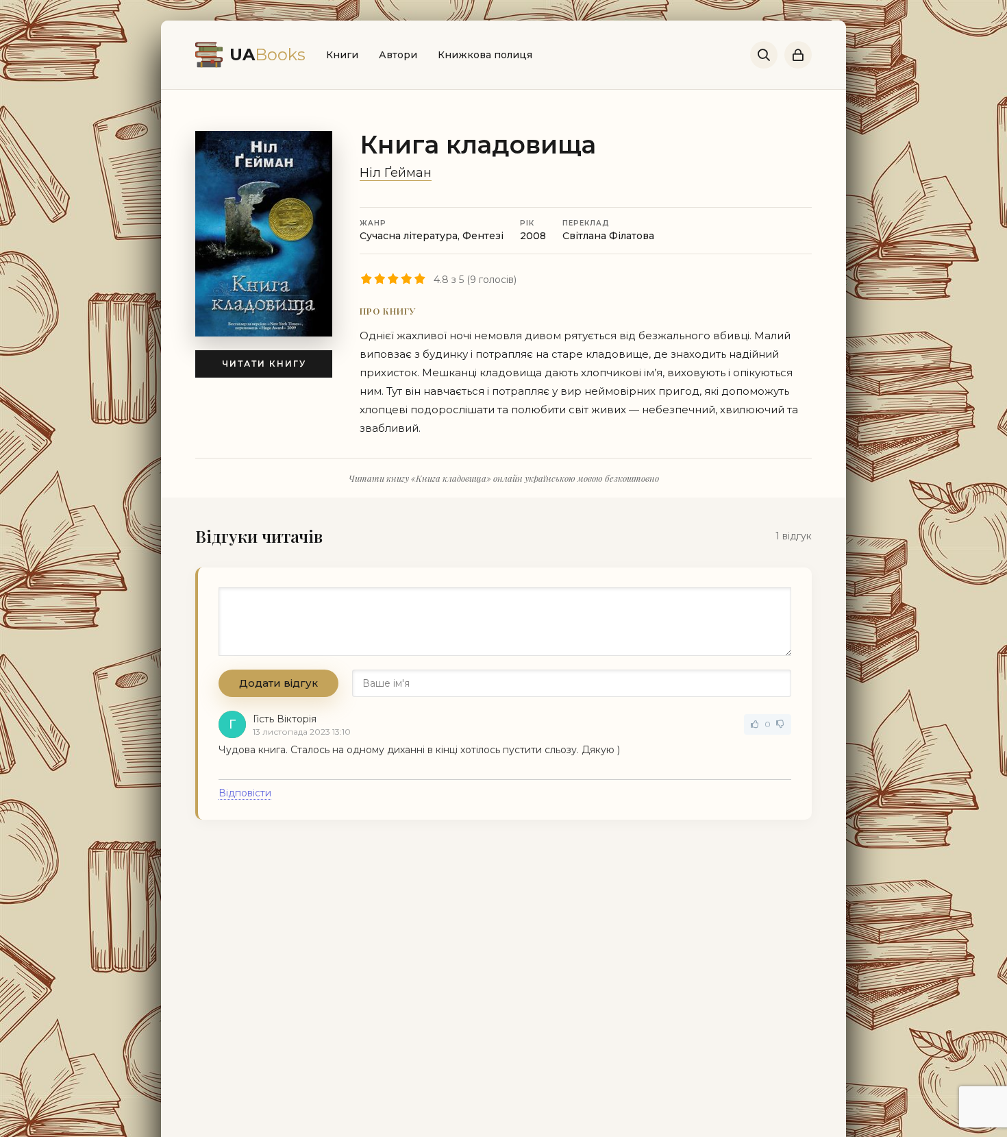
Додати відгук (278, 682)
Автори (398, 55)
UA (267, 54)
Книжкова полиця (485, 55)
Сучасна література (409, 236)
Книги (342, 55)
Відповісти (245, 793)
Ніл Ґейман (396, 172)
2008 (533, 236)
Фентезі (482, 236)
